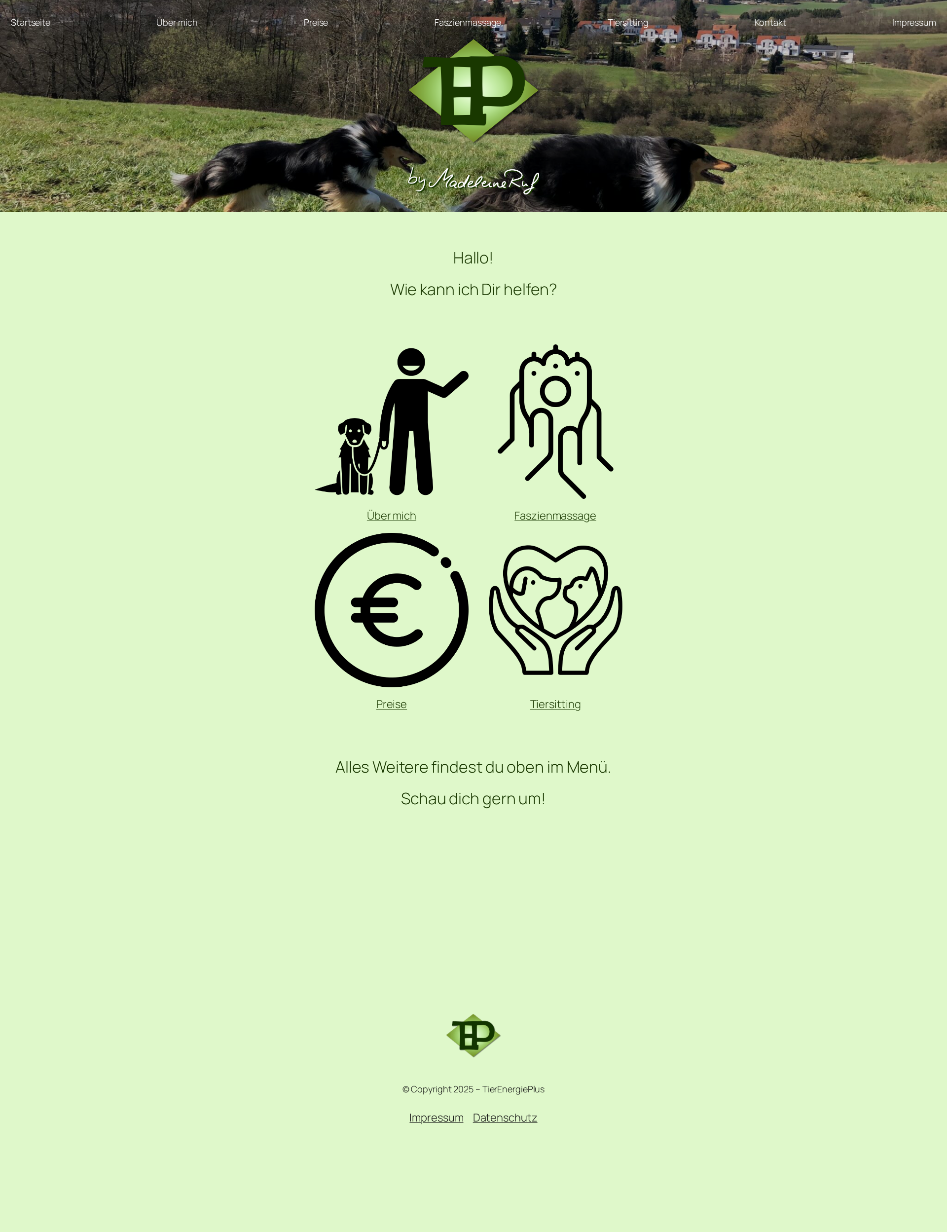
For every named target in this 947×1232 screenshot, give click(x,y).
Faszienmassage (555, 515)
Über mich (391, 515)
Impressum (436, 1117)
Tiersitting (555, 704)
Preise (391, 704)
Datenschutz (505, 1117)
